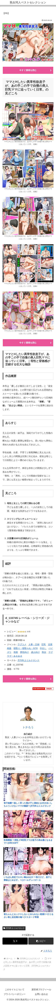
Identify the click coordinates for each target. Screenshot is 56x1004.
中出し (43, 648)
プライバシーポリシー (15, 994)
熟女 (44, 652)
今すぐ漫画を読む (28, 70)
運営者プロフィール (41, 989)
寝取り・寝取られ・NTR (26, 648)
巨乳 (44, 644)
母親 (16, 652)
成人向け (35, 652)
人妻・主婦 (33, 644)
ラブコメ (22, 644)
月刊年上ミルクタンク (28, 660)
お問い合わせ (41, 994)
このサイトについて (14, 989)
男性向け (24, 652)
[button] (41, 941)
